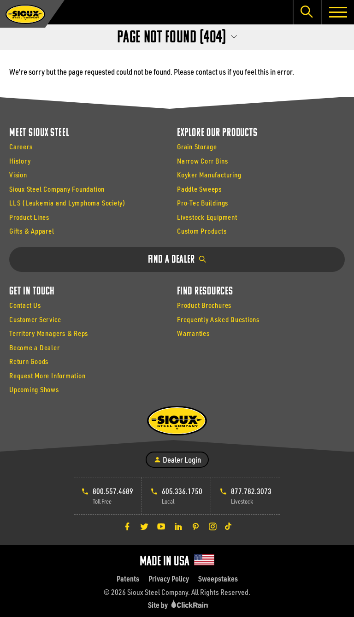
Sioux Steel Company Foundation (57, 189)
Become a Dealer (34, 347)
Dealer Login (181, 459)
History (19, 160)
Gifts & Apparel (31, 230)
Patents (128, 578)
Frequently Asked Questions (218, 319)
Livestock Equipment (207, 217)
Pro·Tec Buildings (202, 202)
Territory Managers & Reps (48, 333)
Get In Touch (32, 291)
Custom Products (202, 230)
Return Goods (28, 361)
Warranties (193, 333)
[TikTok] (228, 526)
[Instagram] (212, 526)
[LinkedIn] (178, 526)
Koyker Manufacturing (209, 174)
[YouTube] (161, 526)
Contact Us (25, 305)
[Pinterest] (195, 526)
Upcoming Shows (34, 389)
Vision (18, 174)
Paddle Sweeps (199, 189)
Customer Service (35, 319)
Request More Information (47, 375)
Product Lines (29, 217)
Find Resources (205, 291)
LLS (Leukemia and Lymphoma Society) (67, 202)
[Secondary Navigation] (177, 35)
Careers (20, 146)
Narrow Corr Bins (202, 160)
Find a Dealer (172, 259)
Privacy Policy (168, 578)
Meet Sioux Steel (39, 133)
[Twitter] (144, 526)
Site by (158, 605)
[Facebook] (127, 526)
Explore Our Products (217, 133)
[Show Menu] (337, 12)
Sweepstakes (218, 578)
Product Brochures (204, 305)
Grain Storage (197, 146)
